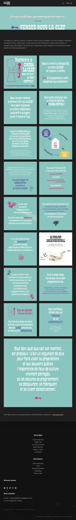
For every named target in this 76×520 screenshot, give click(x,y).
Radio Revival (38, 447)
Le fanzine (38, 452)
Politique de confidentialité (62, 516)
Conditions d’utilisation (44, 516)
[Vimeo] (13, 488)
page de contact (16, 501)
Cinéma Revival (38, 440)
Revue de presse (38, 468)
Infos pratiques (38, 463)
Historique (38, 471)
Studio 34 (38, 442)
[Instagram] (4, 488)
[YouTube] (15, 488)
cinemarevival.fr (57, 415)
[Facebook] (7, 488)
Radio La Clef (38, 449)
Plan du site (38, 473)
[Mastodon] (10, 488)
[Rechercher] (63, 3)
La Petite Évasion (38, 445)
